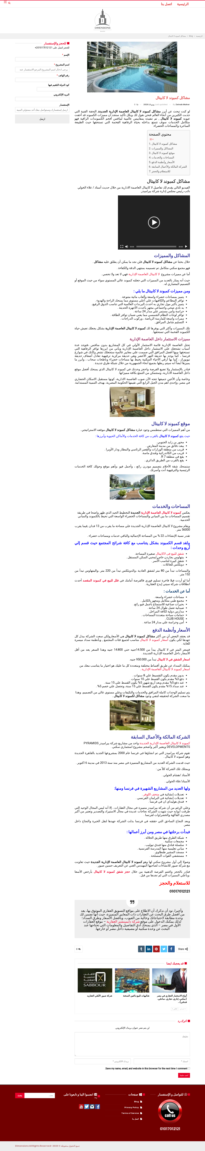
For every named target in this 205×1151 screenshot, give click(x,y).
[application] (154, 222)
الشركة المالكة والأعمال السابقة (169, 166)
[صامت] (126, 246)
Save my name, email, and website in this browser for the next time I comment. (146, 1068)
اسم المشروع (61, 64)
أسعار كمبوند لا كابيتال (154, 640)
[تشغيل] (186, 246)
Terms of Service (130, 1113)
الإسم (65, 54)
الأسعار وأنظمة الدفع (163, 162)
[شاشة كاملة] (121, 246)
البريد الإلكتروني (61, 94)
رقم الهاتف (63, 75)
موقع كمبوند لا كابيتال (163, 152)
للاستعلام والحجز (161, 171)
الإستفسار (64, 104)
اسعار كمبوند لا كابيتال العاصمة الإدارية (166, 669)
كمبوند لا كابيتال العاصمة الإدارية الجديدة (165, 743)
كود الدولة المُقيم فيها (58, 84)
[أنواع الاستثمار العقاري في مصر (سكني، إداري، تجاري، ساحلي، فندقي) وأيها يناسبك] (169, 980)
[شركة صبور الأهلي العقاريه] (95, 980)
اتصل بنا (166, 4)
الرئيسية (183, 4)
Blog (136, 1101)
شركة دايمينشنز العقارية (123, 921)
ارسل (42, 119)
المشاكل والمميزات (162, 148)
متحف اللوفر (151, 794)
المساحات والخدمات (163, 157)
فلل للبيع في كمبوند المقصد (101, 580)
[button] (154, 222)
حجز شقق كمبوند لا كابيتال (112, 871)
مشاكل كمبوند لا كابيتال (164, 143)
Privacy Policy (131, 1107)
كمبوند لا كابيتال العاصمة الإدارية (161, 512)
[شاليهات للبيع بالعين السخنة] (132, 980)
